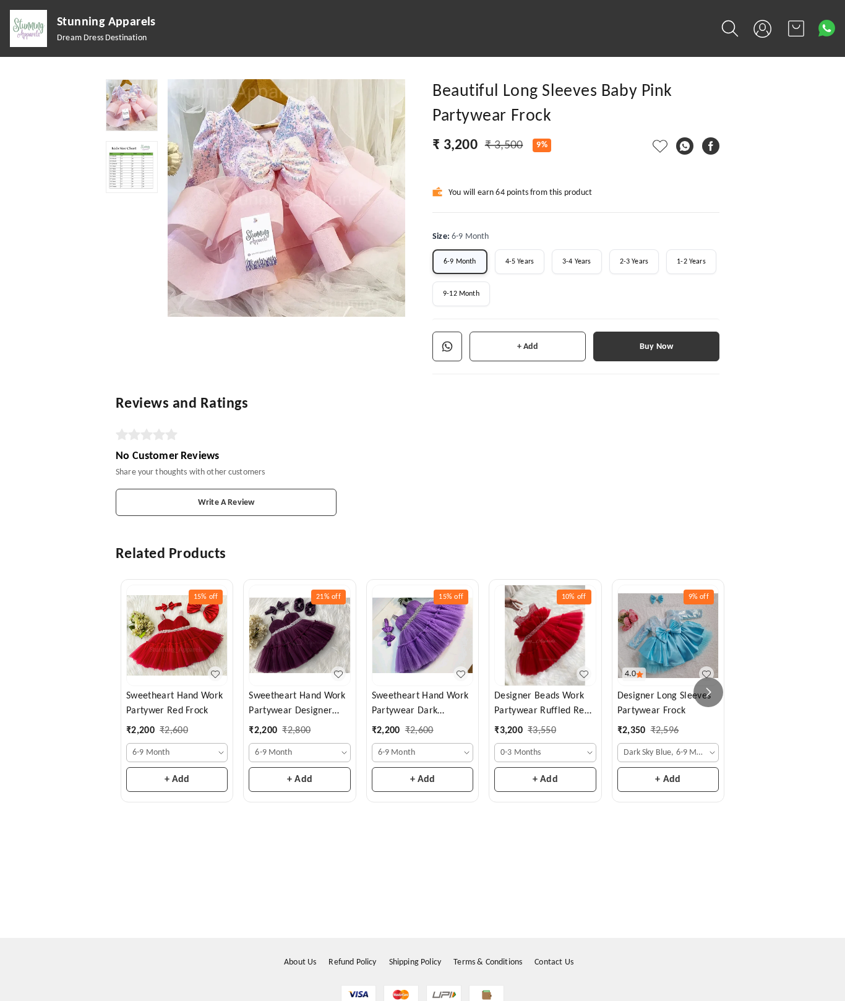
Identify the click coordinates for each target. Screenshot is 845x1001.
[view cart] (796, 28)
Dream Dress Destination (102, 38)
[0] (796, 28)
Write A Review (226, 502)
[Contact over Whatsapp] (826, 28)
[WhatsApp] (684, 146)
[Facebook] (710, 146)
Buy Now (656, 346)
